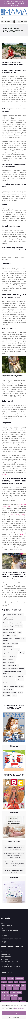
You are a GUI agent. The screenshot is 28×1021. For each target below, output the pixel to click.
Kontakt (3, 923)
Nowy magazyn (5, 959)
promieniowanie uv (8, 680)
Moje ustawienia (14, 1017)
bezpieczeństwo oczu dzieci (15, 615)
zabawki (22, 982)
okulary (22, 653)
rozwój (4, 982)
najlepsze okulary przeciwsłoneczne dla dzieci (13, 639)
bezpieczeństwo (12, 995)
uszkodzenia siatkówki (9, 692)
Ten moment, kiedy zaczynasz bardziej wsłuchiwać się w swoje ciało (14, 863)
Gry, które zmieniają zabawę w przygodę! (14, 871)
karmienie (10, 978)
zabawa (16, 989)
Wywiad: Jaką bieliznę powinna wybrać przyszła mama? (14, 848)
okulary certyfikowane (9, 656)
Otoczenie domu (6, 956)
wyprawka (5, 992)
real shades (19, 680)
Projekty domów (5, 952)
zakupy (9, 989)
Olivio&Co (20, 676)
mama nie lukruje (15, 992)
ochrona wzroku (8, 646)
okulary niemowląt (8, 662)
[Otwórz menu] (2, 17)
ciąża (3, 978)
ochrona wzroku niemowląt (11, 650)
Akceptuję (14, 1013)
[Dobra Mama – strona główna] (14, 11)
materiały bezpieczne (9, 632)
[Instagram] (5, 942)
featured (5, 626)
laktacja (14, 999)
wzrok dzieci (6, 695)
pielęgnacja (19, 978)
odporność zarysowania (10, 653)
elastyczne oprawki (15, 623)
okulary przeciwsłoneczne (11, 665)
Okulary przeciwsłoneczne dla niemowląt (12, 672)
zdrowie (23, 989)
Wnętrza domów (5, 954)
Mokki (19, 632)
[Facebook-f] (2, 942)
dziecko (5, 623)
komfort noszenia (8, 629)
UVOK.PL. (4, 474)
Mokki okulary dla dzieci (10, 635)
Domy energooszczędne (8, 964)
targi (3, 995)
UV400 (20, 692)
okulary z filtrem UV (9, 676)
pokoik (10, 982)
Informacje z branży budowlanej (10, 966)
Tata (3, 989)
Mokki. (22, 534)
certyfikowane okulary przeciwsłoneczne (9, 619)
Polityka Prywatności (7, 925)
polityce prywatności (19, 1008)
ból (20, 999)
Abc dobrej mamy (6, 969)
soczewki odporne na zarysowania (13, 686)
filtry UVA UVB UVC (16, 626)
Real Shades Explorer (9, 683)
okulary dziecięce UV (9, 659)
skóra (23, 985)
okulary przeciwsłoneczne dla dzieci (13, 668)
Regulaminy (4, 928)
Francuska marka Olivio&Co (15, 514)
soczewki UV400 (8, 689)
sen (16, 982)
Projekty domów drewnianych (9, 961)
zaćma (14, 695)
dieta (3, 985)
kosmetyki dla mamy (13, 985)
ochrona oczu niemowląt (10, 643)
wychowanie (5, 999)
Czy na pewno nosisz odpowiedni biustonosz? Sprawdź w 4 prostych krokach (14, 855)
